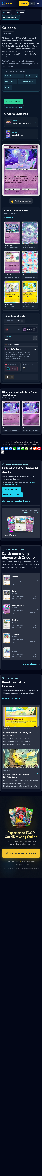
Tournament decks (27, 82)
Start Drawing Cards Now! (22, 853)
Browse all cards (29, 664)
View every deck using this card (16, 501)
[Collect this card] (13, 101)
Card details (31, 76)
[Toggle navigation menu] (37, 3)
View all (7, 217)
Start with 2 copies (11, 495)
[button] (32, 3)
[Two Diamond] (9, 377)
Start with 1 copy (10, 489)
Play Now (24, 3)
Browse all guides (10, 698)
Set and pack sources (13, 76)
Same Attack (10, 82)
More (7, 87)
